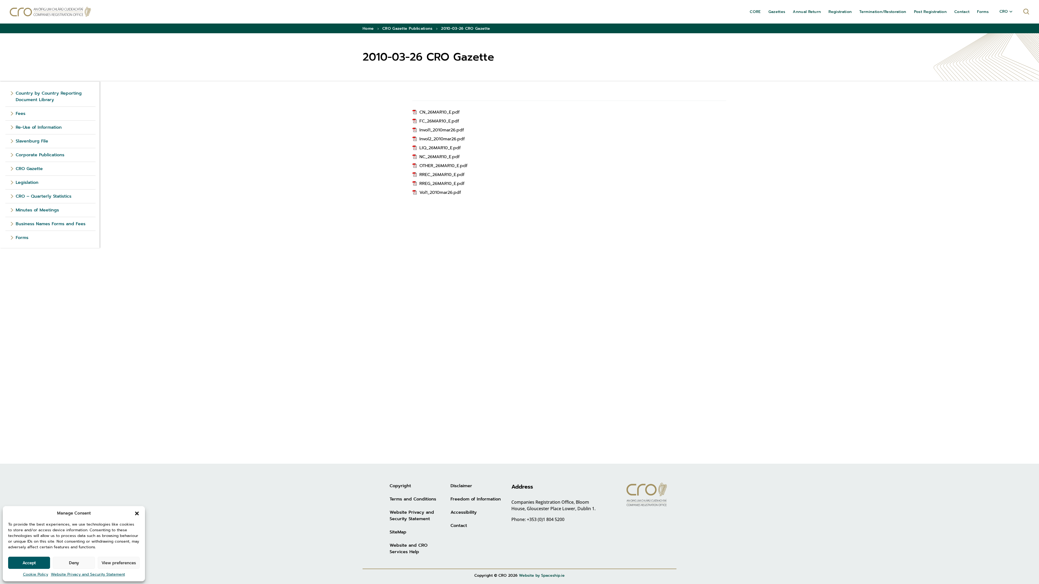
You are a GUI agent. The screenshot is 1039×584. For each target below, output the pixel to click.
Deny (74, 563)
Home (368, 28)
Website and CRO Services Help (409, 548)
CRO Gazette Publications (407, 28)
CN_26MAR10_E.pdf (439, 112)
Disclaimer (461, 486)
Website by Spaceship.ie (542, 575)
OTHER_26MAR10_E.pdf (443, 165)
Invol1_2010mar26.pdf (441, 130)
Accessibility (464, 512)
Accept (29, 563)
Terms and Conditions (413, 499)
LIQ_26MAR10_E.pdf (440, 148)
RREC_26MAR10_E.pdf (442, 174)
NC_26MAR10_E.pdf (439, 157)
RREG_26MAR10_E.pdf (442, 183)
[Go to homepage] (50, 12)
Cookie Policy (35, 574)
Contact (459, 525)
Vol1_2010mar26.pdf (440, 192)
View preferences (118, 563)
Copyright (400, 486)
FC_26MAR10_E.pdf (439, 121)
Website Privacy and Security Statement (88, 574)
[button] (137, 513)
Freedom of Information (476, 499)
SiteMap (398, 532)
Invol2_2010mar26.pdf (442, 139)
